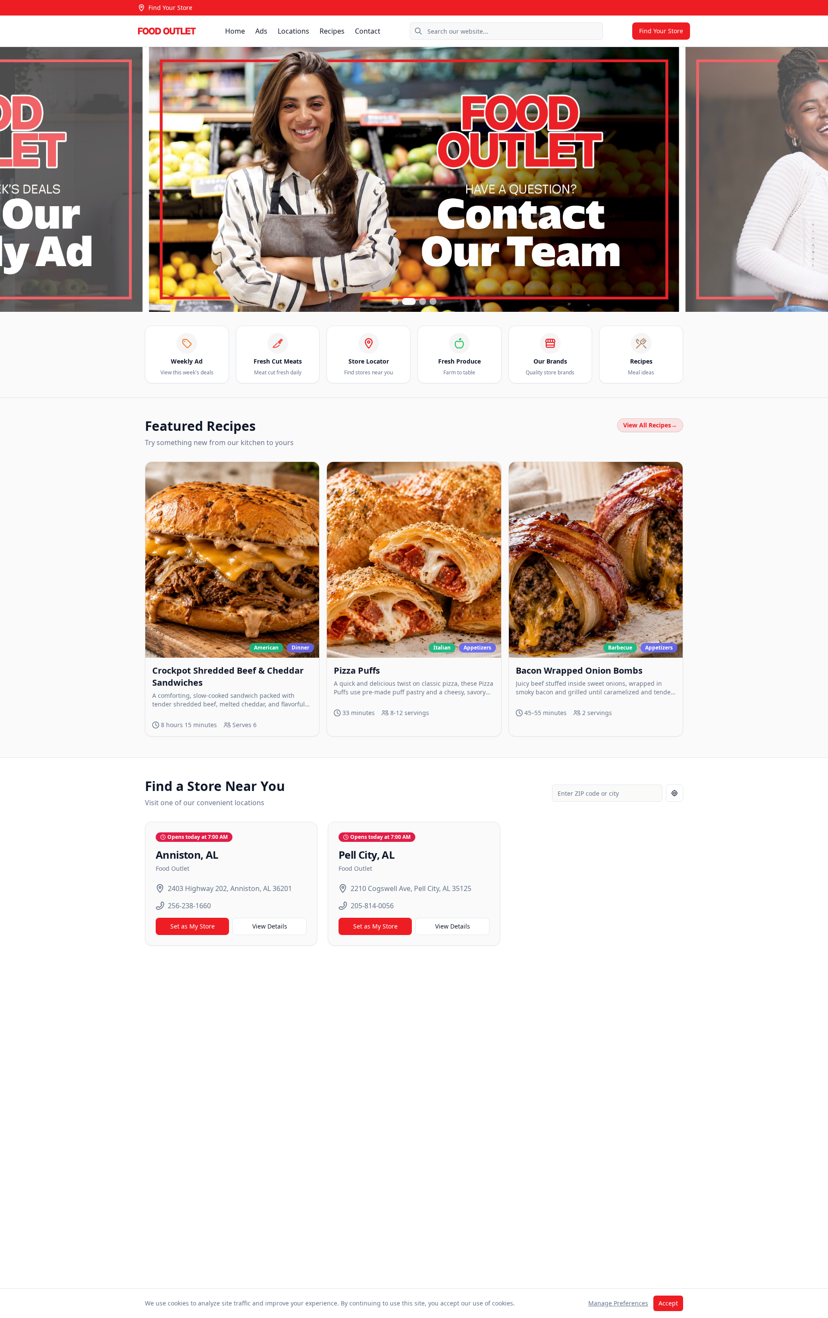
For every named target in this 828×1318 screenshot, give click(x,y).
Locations (293, 31)
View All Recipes (650, 425)
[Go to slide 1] (395, 301)
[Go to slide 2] (409, 301)
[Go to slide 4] (433, 301)
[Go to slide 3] (422, 301)
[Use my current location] (674, 793)
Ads (261, 31)
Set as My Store (192, 926)
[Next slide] (814, 179)
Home (235, 31)
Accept (668, 1303)
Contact (367, 31)
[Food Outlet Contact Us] (414, 179)
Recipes (332, 31)
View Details (269, 926)
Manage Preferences (618, 1303)
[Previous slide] (13, 179)
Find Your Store (170, 7)
